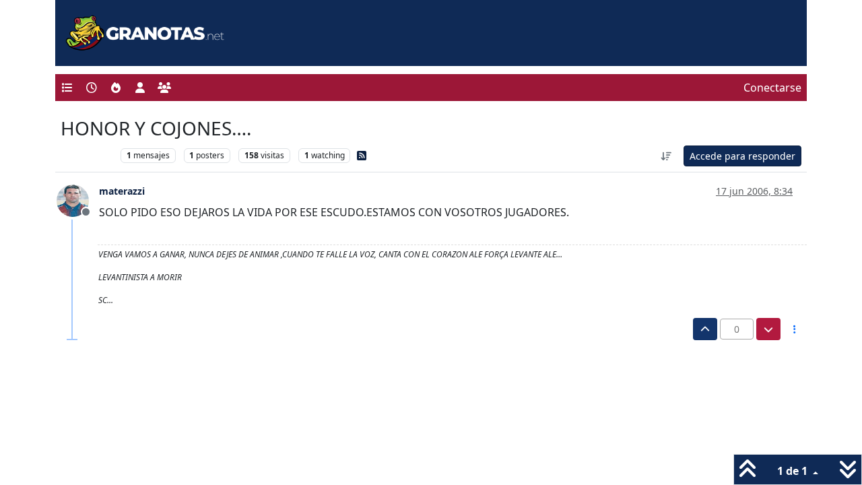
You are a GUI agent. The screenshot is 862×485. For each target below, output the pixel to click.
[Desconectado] (78, 199)
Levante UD (87, 155)
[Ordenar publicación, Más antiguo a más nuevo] (667, 156)
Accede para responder (742, 156)
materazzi (122, 191)
